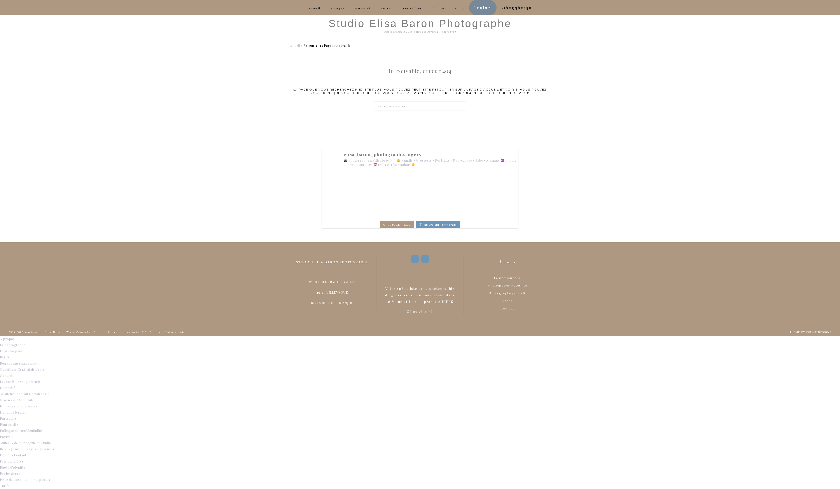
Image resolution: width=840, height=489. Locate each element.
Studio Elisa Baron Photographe (420, 23)
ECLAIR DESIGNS (818, 332)
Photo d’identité (12, 467)
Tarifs (507, 300)
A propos (7, 339)
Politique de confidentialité (21, 431)
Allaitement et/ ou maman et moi (25, 394)
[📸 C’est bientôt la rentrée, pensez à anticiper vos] (420, 183)
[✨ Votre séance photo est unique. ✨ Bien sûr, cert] (340, 206)
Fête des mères (11, 461)
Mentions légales (13, 412)
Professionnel (11, 474)
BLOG (4, 357)
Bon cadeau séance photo (20, 363)
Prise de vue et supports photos (25, 480)
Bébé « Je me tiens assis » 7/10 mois (27, 449)
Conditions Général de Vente (22, 369)
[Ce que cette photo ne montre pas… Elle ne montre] (340, 183)
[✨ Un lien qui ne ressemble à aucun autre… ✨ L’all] (499, 183)
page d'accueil (484, 89)
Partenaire (8, 418)
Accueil (294, 46)
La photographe (507, 277)
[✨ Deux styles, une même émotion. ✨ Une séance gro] (460, 183)
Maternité (7, 388)
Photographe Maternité (507, 285)
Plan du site (9, 425)
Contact (507, 308)
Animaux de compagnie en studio (25, 443)
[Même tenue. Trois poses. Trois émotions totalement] (499, 206)
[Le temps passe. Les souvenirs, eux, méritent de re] (380, 206)
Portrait (6, 437)
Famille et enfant (13, 455)
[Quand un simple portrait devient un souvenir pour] (420, 206)
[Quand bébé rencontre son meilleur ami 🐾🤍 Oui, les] (380, 183)
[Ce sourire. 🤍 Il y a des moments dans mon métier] (460, 206)
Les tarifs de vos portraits (20, 382)
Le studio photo (12, 351)
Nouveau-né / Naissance (19, 406)
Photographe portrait (507, 293)
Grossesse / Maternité (17, 400)
